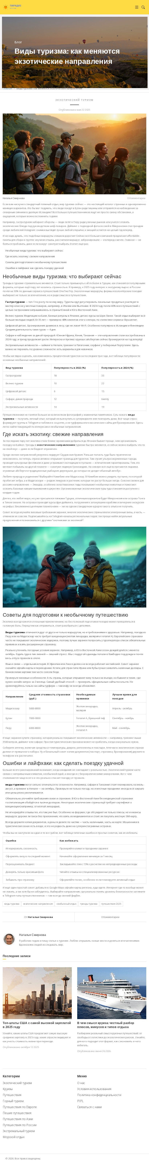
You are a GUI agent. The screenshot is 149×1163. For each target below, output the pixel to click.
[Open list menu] (136, 7)
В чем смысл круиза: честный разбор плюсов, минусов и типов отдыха (105, 1025)
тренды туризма (88, 903)
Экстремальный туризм (19, 1131)
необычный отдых (66, 903)
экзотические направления (38, 903)
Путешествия (12, 1095)
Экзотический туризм (74, 100)
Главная (7, 88)
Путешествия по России (20, 1125)
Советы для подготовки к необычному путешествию (36, 262)
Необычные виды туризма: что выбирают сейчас (34, 250)
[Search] (143, 7)
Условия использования (94, 1089)
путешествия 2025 (111, 903)
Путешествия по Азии (18, 1119)
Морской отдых (14, 1137)
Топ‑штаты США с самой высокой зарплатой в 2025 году (37, 1025)
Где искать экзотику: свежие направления (30, 256)
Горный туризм (13, 1101)
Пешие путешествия (17, 1113)
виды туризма (11, 903)
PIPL (80, 1101)
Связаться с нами (89, 1107)
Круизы (8, 1089)
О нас (81, 1083)
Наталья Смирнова (14, 198)
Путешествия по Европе (20, 1107)
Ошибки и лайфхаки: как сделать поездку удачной (34, 268)
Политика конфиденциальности (99, 1095)
